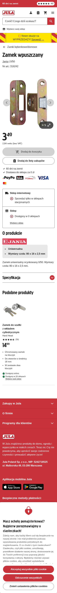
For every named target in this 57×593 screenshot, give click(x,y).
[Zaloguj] (31, 12)
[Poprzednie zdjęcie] (6, 102)
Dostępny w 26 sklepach (15, 377)
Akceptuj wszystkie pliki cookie (29, 569)
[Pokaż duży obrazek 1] (28, 103)
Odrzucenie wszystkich (28, 577)
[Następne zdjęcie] (50, 102)
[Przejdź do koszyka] (45, 12)
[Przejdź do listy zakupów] (38, 12)
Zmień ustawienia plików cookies (28, 586)
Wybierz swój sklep (16, 29)
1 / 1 (44, 125)
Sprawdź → (37, 39)
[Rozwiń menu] (52, 12)
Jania (5, 61)
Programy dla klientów (17, 423)
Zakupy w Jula (11, 403)
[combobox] (28, 21)
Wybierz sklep (16, 223)
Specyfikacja (11, 277)
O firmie (7, 413)
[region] (28, 547)
